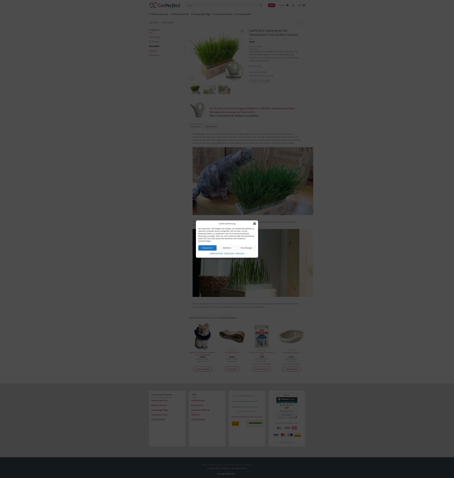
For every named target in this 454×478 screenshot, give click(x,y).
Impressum (239, 253)
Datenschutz (229, 253)
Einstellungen (246, 248)
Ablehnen (227, 248)
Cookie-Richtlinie (216, 253)
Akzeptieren (207, 248)
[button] (254, 223)
